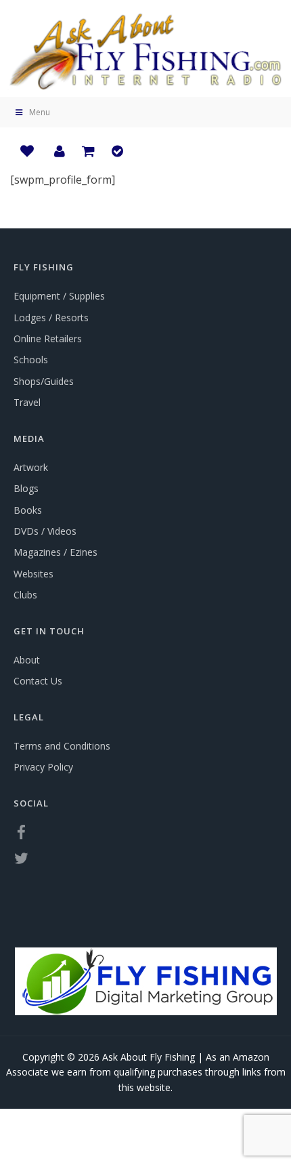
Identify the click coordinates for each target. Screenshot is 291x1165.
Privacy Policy (43, 766)
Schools (31, 359)
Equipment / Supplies (59, 295)
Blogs (26, 488)
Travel (27, 402)
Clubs (25, 594)
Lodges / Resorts (51, 317)
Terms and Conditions (62, 745)
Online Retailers (48, 338)
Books (28, 510)
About (27, 659)
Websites (33, 573)
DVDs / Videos (45, 531)
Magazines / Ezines (55, 552)
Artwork (31, 467)
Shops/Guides (44, 381)
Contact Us (38, 680)
